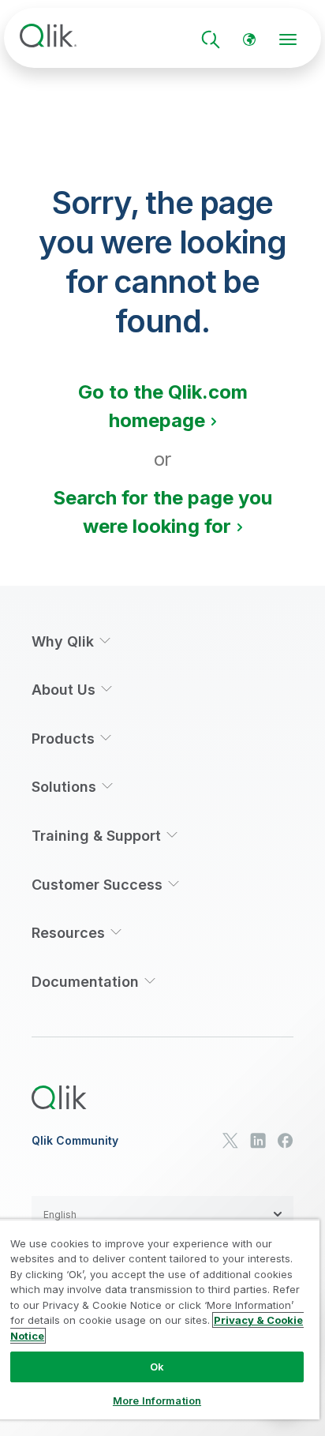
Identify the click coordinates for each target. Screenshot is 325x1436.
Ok (157, 1366)
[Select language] (249, 39)
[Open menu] (288, 39)
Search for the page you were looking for (162, 512)
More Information (157, 1400)
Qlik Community (75, 1140)
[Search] (210, 39)
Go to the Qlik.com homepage (163, 406)
